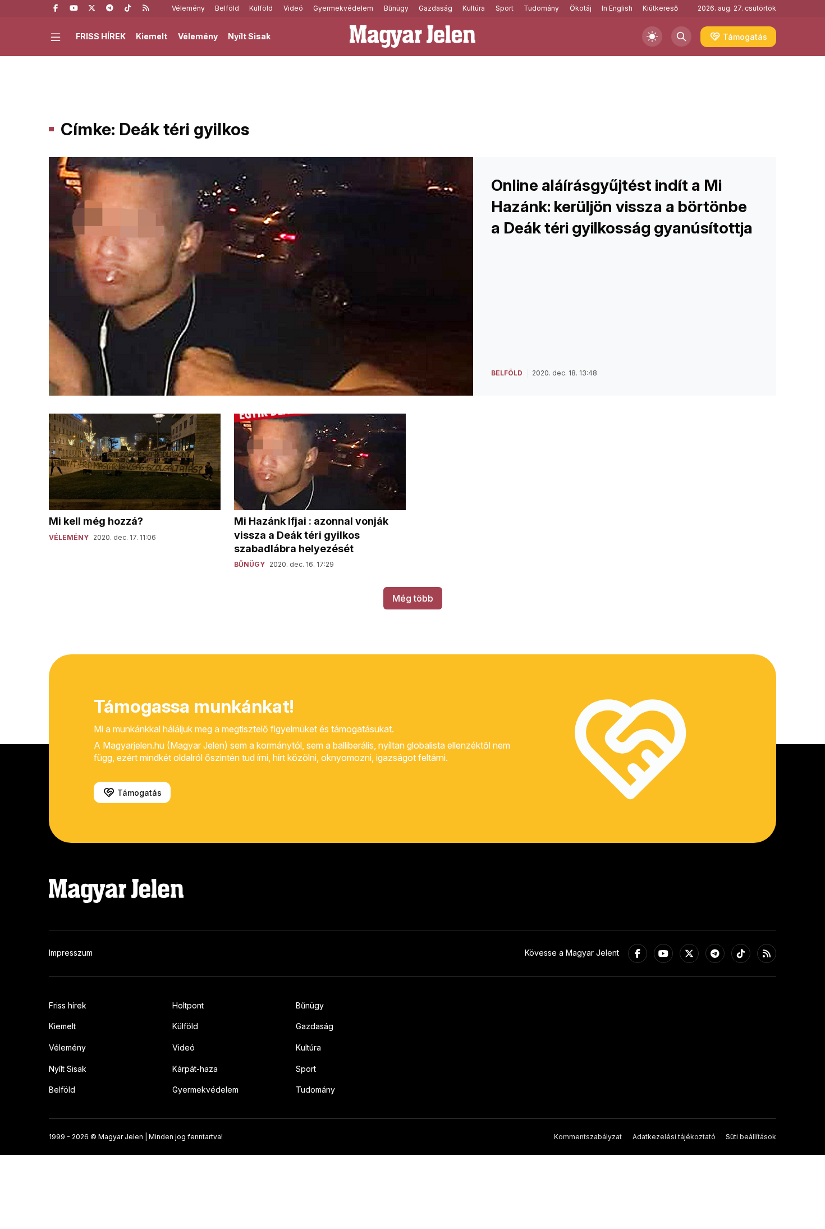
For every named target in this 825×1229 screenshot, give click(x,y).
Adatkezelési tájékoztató (674, 1136)
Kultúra (473, 8)
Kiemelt (151, 36)
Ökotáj (581, 8)
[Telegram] (109, 8)
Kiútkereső (660, 8)
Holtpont (188, 1005)
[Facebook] (55, 8)
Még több (412, 598)
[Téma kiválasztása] (652, 36)
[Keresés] (681, 36)
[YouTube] (73, 8)
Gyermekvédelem (343, 8)
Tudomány (541, 8)
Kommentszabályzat (588, 1136)
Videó (293, 8)
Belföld (227, 8)
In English (617, 8)
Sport (505, 8)
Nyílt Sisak (249, 36)
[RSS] (145, 8)
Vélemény (188, 8)
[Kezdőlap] (412, 36)
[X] (91, 8)
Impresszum (71, 952)
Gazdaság (435, 8)
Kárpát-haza (195, 1069)
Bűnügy (396, 8)
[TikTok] (127, 8)
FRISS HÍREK (101, 36)
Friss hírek (67, 1005)
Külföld (261, 8)
